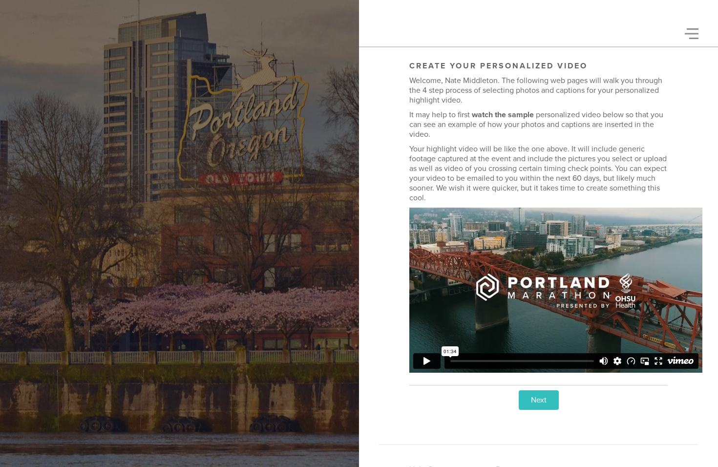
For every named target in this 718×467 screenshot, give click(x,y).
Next (539, 400)
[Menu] (691, 33)
